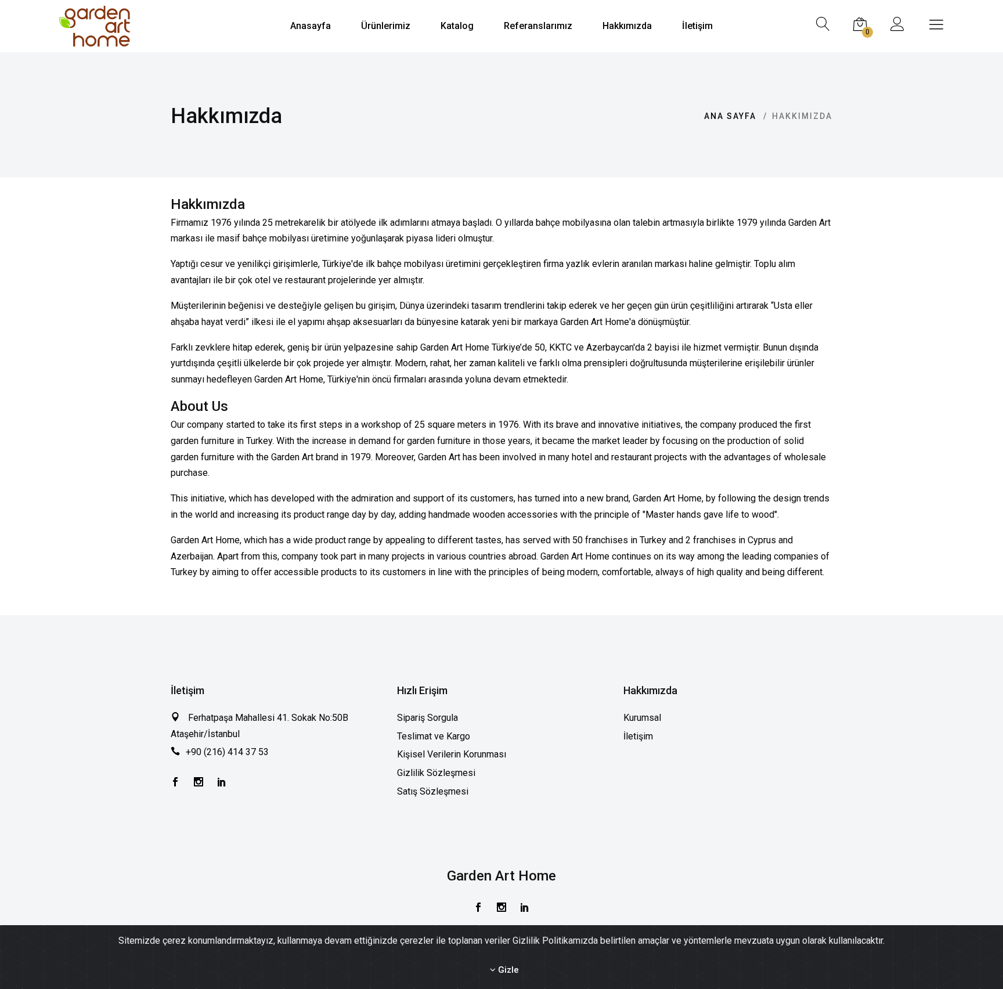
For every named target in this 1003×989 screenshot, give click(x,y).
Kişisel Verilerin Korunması (451, 754)
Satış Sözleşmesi (432, 791)
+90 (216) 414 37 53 (227, 751)
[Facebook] (175, 783)
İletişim (638, 736)
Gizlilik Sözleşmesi (436, 772)
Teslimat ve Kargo (433, 736)
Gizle (507, 970)
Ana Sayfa (730, 116)
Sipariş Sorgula (427, 717)
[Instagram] (198, 783)
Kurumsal (642, 717)
